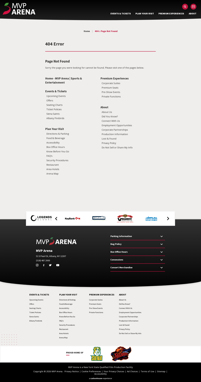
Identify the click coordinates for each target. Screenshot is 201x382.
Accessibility (53, 142)
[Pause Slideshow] (168, 214)
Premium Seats (110, 87)
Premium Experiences (114, 78)
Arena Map (52, 173)
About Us (107, 112)
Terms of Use (147, 371)
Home (87, 31)
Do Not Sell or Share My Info (117, 147)
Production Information (115, 134)
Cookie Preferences (91, 371)
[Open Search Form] (185, 7)
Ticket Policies (54, 109)
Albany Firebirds (55, 118)
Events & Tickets (56, 91)
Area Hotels (52, 169)
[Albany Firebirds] (121, 354)
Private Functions (111, 96)
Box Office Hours (55, 147)
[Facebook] (43, 265)
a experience (100, 378)
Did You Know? (110, 116)
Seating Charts (54, 104)
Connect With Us (111, 120)
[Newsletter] (193, 7)
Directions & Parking (57, 133)
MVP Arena (19, 9)
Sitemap (161, 371)
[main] (100, 111)
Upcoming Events (56, 96)
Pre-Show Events (111, 92)
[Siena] (96, 354)
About (104, 107)
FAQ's (49, 155)
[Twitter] (50, 265)
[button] (56, 219)
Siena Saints (53, 113)
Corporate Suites (111, 83)
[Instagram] (37, 265)
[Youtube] (57, 265)
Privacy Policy (109, 143)
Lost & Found (109, 138)
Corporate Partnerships (115, 129)
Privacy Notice (71, 371)
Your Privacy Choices (114, 371)
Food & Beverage (55, 138)
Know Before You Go (57, 151)
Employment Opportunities (117, 125)
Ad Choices (132, 371)
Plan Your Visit (54, 129)
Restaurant (52, 164)
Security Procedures (57, 160)
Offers (49, 100)
